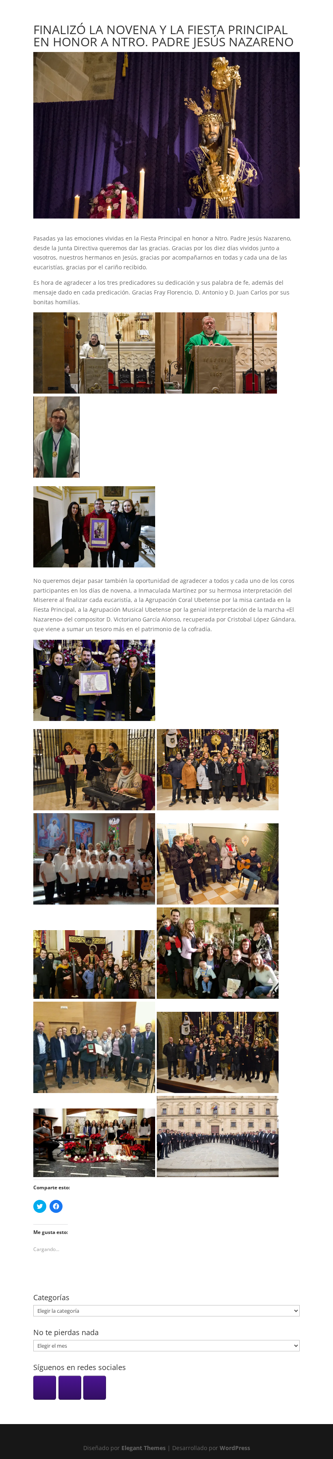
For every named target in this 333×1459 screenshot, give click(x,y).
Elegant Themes (143, 1448)
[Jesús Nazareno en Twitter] (94, 1388)
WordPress (235, 1448)
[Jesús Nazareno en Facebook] (69, 1388)
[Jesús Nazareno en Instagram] (44, 1388)
